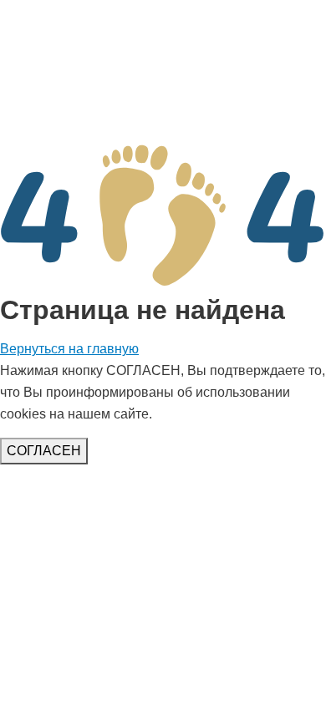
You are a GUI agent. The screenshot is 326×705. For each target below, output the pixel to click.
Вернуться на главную (69, 349)
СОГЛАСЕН (44, 451)
